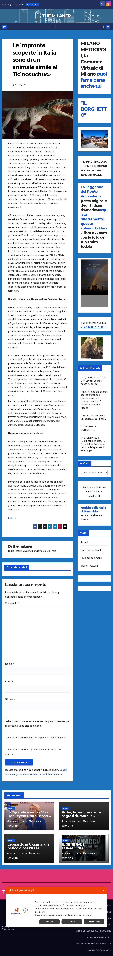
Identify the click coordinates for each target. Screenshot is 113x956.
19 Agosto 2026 (73, 853)
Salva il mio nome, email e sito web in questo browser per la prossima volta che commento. (37, 723)
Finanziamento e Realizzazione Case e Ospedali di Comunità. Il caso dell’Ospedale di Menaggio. (94, 444)
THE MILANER (56, 16)
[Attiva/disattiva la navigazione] (54, 26)
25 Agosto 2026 (19, 853)
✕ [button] (103, 890)
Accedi (84, 542)
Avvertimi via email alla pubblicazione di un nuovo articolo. (33, 751)
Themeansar (8, 929)
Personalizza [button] (94, 921)
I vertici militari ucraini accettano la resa (92, 943)
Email (9, 681)
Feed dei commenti (91, 557)
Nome (9, 663)
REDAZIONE (105, 931)
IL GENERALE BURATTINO (73, 846)
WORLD (11, 808)
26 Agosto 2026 (73, 821)
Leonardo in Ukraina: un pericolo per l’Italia (28, 846)
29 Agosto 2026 (19, 821)
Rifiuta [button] (72, 921)
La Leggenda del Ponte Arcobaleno (92, 191)
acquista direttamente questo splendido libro (94, 219)
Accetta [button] (49, 921)
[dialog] (56, 907)
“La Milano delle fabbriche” (98, 937)
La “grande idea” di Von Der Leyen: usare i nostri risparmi (94, 380)
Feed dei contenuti (91, 550)
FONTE (12, 517)
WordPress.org (89, 565)
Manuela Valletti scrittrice (99, 950)
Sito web (10, 699)
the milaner (23, 546)
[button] (103, 26)
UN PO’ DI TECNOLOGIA (87, 931)
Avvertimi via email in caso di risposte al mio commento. (36, 737)
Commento (12, 603)
